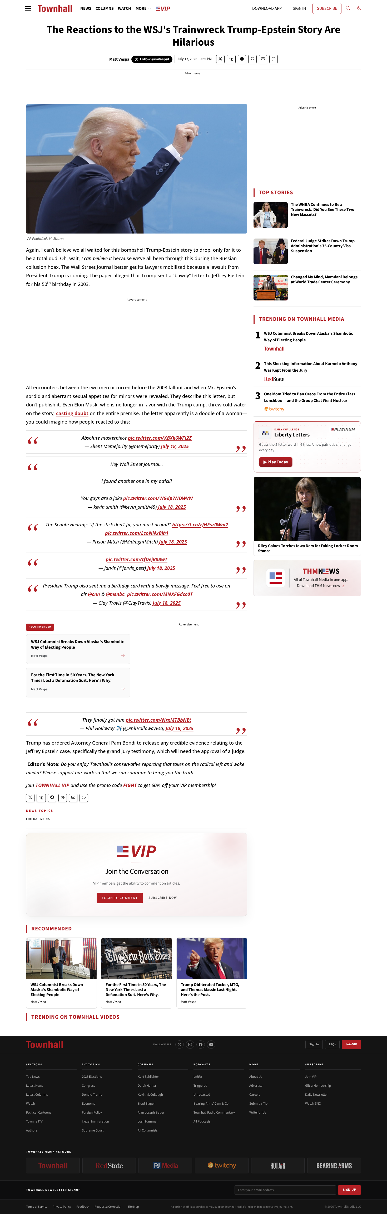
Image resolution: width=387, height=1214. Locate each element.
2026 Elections (92, 1076)
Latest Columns (37, 1094)
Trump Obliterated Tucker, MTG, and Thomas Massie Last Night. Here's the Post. (210, 990)
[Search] (348, 8)
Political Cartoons (38, 1112)
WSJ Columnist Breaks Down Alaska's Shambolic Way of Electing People (57, 990)
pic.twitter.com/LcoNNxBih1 (136, 533)
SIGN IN (299, 8)
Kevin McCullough (150, 1094)
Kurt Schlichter (148, 1076)
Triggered (200, 1085)
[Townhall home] (44, 1044)
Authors (31, 1130)
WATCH (124, 8)
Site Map (133, 1207)
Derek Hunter (147, 1085)
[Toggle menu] (28, 8)
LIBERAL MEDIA (38, 819)
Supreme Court (92, 1130)
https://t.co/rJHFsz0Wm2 (200, 524)
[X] (179, 1044)
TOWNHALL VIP (52, 785)
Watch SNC (313, 1103)
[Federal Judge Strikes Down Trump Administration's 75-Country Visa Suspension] (271, 251)
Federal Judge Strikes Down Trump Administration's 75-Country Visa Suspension (323, 246)
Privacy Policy (62, 1207)
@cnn (94, 594)
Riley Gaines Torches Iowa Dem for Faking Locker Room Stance (308, 548)
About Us (255, 1076)
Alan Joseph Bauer (151, 1112)
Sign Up (349, 1189)
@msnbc (115, 594)
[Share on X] (220, 59)
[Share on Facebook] (242, 59)
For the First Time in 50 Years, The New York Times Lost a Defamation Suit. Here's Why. (136, 990)
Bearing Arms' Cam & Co (211, 1103)
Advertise (255, 1085)
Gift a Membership (318, 1085)
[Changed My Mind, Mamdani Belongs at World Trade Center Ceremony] (271, 287)
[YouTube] (211, 1044)
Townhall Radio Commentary (214, 1112)
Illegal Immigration (95, 1121)
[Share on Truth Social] (231, 59)
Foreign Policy (92, 1112)
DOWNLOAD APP (267, 8)
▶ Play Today (276, 462)
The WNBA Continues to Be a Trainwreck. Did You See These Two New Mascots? (322, 209)
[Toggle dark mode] (359, 8)
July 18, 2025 (175, 446)
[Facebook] (200, 1044)
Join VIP (351, 1044)
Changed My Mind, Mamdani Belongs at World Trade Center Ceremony (324, 280)
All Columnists (147, 1130)
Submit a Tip (258, 1103)
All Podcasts (202, 1121)
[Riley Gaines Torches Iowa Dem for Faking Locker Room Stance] (307, 509)
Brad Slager (146, 1103)
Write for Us (257, 1112)
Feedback (82, 1207)
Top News (32, 1076)
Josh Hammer (148, 1121)
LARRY (198, 1076)
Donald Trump (92, 1094)
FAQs (332, 1044)
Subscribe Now (162, 897)
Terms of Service (36, 1207)
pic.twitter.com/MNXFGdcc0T (160, 594)
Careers (254, 1094)
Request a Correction (108, 1207)
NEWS (85, 8)
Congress (88, 1085)
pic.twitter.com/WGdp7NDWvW (158, 498)
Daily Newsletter (316, 1094)
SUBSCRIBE (327, 8)
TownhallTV (34, 1121)
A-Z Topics (91, 1064)
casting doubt (72, 413)
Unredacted (202, 1094)
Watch (30, 1103)
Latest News (34, 1085)
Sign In (314, 1044)
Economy (88, 1103)
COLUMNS (105, 8)
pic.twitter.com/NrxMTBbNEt (158, 720)
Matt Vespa (119, 59)
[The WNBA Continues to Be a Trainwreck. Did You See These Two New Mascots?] (271, 215)
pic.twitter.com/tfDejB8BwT (136, 559)
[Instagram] (190, 1044)
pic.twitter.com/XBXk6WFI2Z (160, 438)
